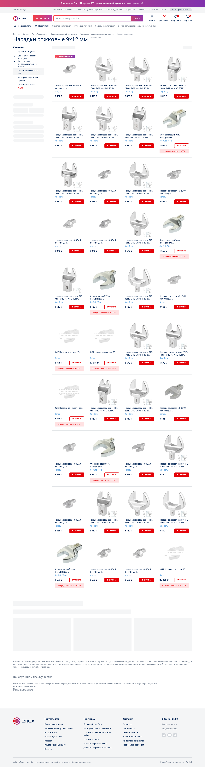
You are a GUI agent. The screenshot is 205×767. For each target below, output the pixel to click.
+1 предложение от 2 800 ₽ (104, 480)
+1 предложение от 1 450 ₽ (174, 256)
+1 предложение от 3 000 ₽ (104, 312)
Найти (137, 18)
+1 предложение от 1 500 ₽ (69, 586)
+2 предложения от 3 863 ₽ (69, 368)
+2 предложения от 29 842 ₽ (174, 585)
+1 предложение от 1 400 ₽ (174, 151)
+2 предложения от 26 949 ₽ (104, 368)
